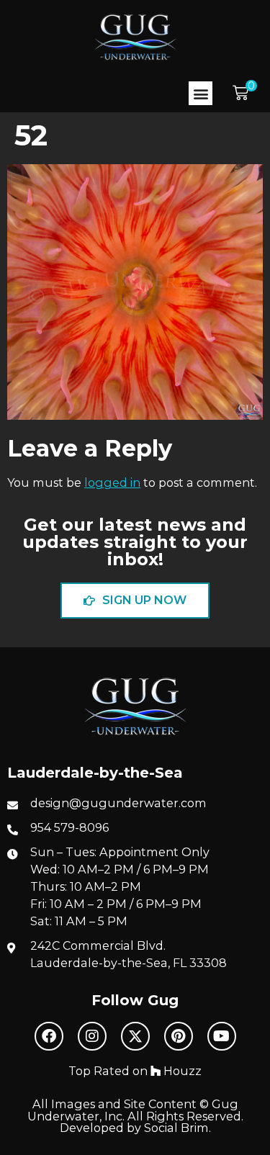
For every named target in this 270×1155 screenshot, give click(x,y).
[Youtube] (221, 1036)
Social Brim (176, 1127)
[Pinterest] (178, 1036)
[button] (200, 93)
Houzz (181, 1071)
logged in (112, 482)
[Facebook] (49, 1036)
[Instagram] (92, 1036)
